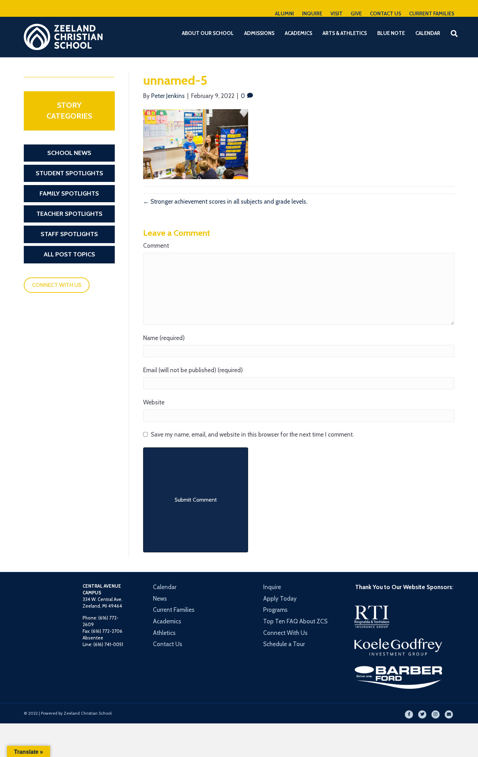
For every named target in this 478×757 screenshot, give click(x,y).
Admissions (259, 33)
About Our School (208, 33)
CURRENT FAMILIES (431, 13)
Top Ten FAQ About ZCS (295, 621)
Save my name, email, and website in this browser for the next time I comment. (252, 434)
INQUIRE (312, 13)
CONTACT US (385, 13)
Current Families (174, 609)
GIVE (356, 13)
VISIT (336, 13)
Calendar (427, 33)
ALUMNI (284, 13)
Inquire (272, 586)
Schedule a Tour (284, 644)
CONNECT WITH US (57, 285)
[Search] (449, 34)
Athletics (164, 632)
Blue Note (391, 33)
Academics (298, 33)
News (160, 598)
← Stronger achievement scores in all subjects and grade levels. (225, 201)
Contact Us (167, 644)
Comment (156, 245)
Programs (275, 609)
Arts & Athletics (345, 33)
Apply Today (280, 598)
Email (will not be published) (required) (193, 370)
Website (153, 402)
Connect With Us (285, 632)
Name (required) (164, 337)
